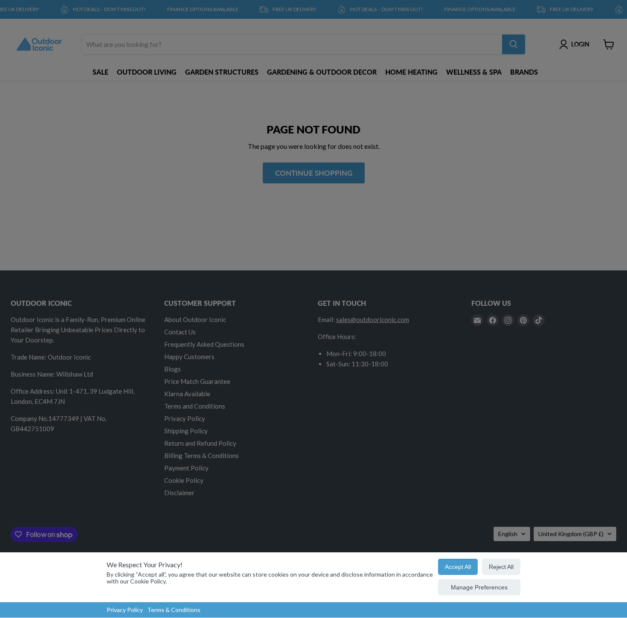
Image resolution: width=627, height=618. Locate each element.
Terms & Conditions (173, 609)
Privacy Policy (125, 609)
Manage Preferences (479, 587)
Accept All (458, 566)
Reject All (501, 566)
